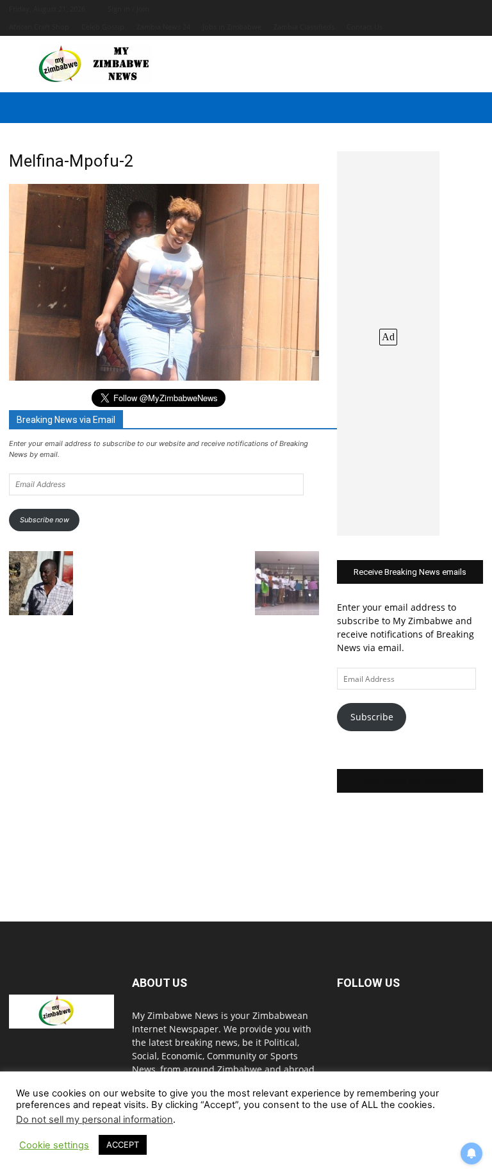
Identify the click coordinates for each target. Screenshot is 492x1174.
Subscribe (371, 717)
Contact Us (364, 26)
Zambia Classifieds (304, 26)
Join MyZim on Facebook (410, 781)
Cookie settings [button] (54, 1145)
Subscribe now (44, 519)
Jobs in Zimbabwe (231, 26)
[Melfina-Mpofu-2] (164, 377)
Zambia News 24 (163, 26)
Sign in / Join (128, 8)
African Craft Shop (39, 26)
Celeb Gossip (102, 26)
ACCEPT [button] (122, 1144)
